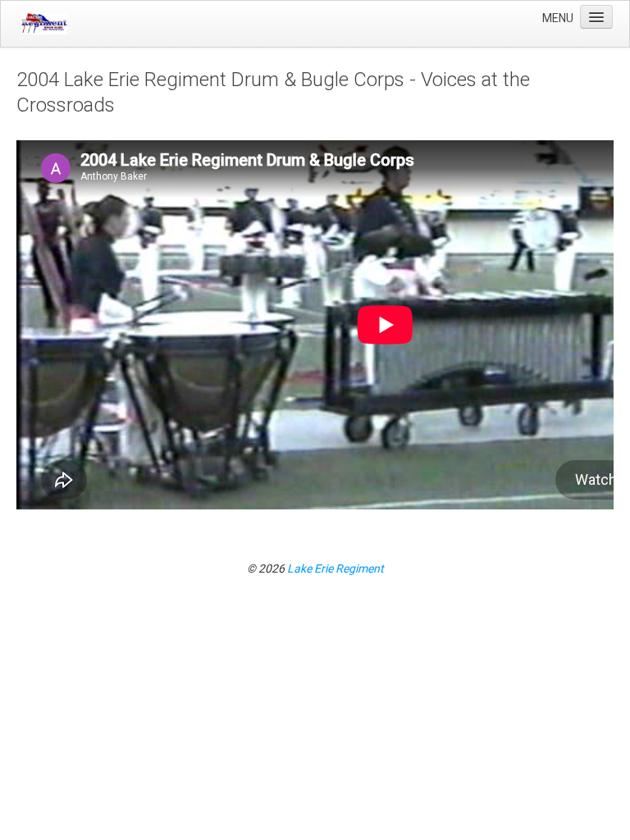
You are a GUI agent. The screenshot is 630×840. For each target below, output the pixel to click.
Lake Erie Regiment (335, 568)
